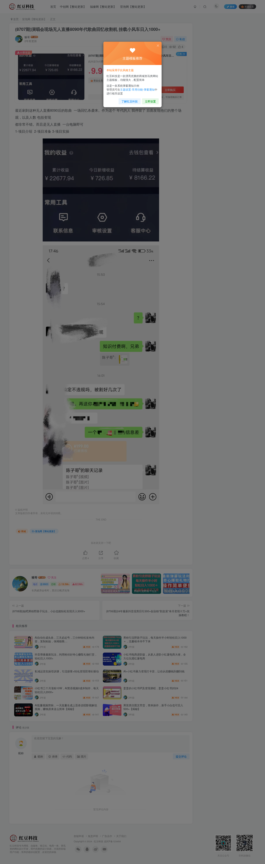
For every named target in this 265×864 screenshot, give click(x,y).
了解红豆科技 (129, 101)
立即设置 (150, 101)
